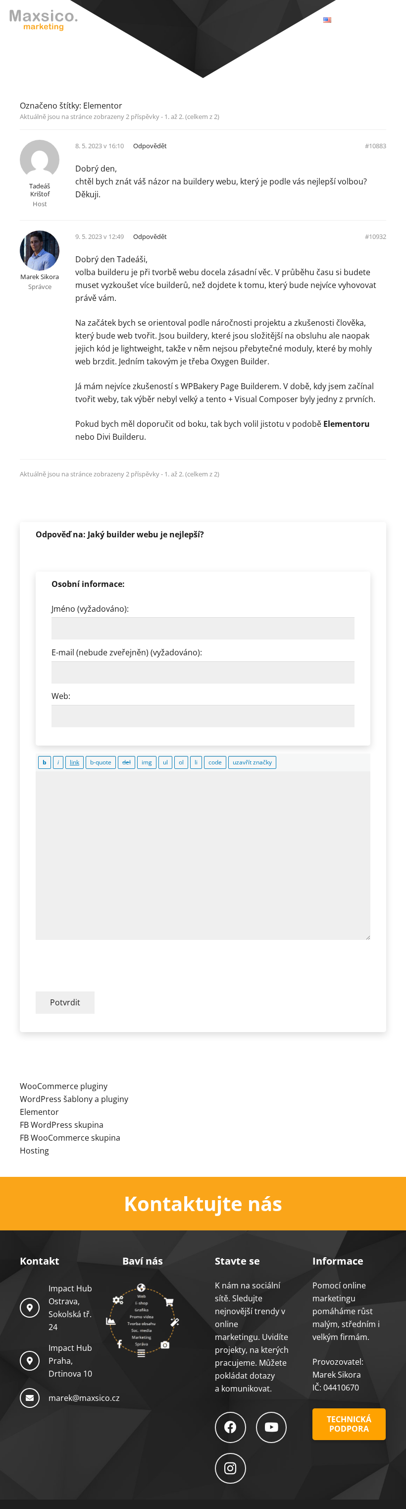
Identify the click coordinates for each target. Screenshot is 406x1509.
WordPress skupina (67, 1124)
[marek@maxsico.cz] (34, 1398)
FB (25, 1124)
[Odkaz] (203, 1203)
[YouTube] (271, 1427)
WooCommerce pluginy (63, 1086)
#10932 (375, 236)
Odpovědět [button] (150, 145)
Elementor (102, 105)
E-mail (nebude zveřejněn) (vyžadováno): (126, 652)
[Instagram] (230, 1468)
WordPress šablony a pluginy (74, 1099)
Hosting (34, 1150)
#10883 (375, 146)
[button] (368, 19)
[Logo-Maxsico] (43, 20)
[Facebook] (230, 1427)
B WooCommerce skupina (72, 1137)
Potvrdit (65, 1002)
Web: (60, 696)
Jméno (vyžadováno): (90, 608)
